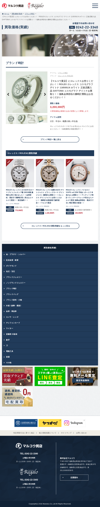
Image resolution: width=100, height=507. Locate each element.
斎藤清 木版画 (11, 334)
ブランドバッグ (12, 294)
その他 (8, 363)
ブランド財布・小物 (14, 300)
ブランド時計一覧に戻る (50, 139)
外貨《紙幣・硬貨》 (14, 306)
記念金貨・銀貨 (12, 260)
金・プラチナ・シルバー (15, 254)
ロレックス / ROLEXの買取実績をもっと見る (51, 226)
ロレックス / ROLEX (65, 76)
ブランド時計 (30, 14)
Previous (9, 94)
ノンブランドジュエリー (15, 283)
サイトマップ (66, 433)
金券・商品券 (11, 311)
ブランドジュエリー (14, 277)
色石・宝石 (10, 271)
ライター (9, 328)
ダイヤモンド (11, 266)
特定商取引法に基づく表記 (23, 433)
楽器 (8, 357)
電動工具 (9, 351)
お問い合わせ (81, 433)
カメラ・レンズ (12, 317)
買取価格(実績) (17, 14)
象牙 (8, 340)
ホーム (6, 14)
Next (43, 94)
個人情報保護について (47, 433)
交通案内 (74, 477)
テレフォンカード (13, 323)
